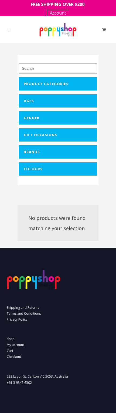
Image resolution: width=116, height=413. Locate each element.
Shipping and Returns (23, 307)
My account (15, 345)
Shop (11, 339)
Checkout (14, 356)
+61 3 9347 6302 (19, 382)
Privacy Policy (17, 319)
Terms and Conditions (24, 313)
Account (58, 13)
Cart (10, 350)
